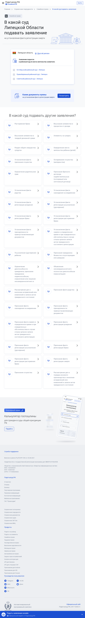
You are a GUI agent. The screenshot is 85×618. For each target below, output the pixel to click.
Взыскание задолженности (12, 545)
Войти (80, 3)
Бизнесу (6, 487)
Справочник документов (12, 515)
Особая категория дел (11, 559)
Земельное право (9, 551)
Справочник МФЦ (9, 523)
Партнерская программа (12, 490)
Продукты (8, 527)
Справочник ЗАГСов (10, 520)
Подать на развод (10, 532)
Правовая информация (11, 493)
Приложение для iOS (10, 570)
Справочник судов (10, 518)
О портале (7, 482)
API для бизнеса (9, 562)
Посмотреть (64, 96)
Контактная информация (12, 496)
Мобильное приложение (12, 498)
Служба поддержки (11, 452)
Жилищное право (9, 548)
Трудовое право (9, 540)
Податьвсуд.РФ (12, 3)
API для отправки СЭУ (11, 565)
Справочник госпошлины (12, 509)
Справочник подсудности (12, 512)
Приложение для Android (12, 567)
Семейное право (9, 537)
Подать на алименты (11, 534)
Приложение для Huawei (12, 573)
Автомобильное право (11, 554)
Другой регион (43, 53)
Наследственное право (11, 543)
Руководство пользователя (14, 576)
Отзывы (6, 485)
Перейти (9, 429)
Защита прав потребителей (13, 556)
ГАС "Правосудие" (10, 501)
